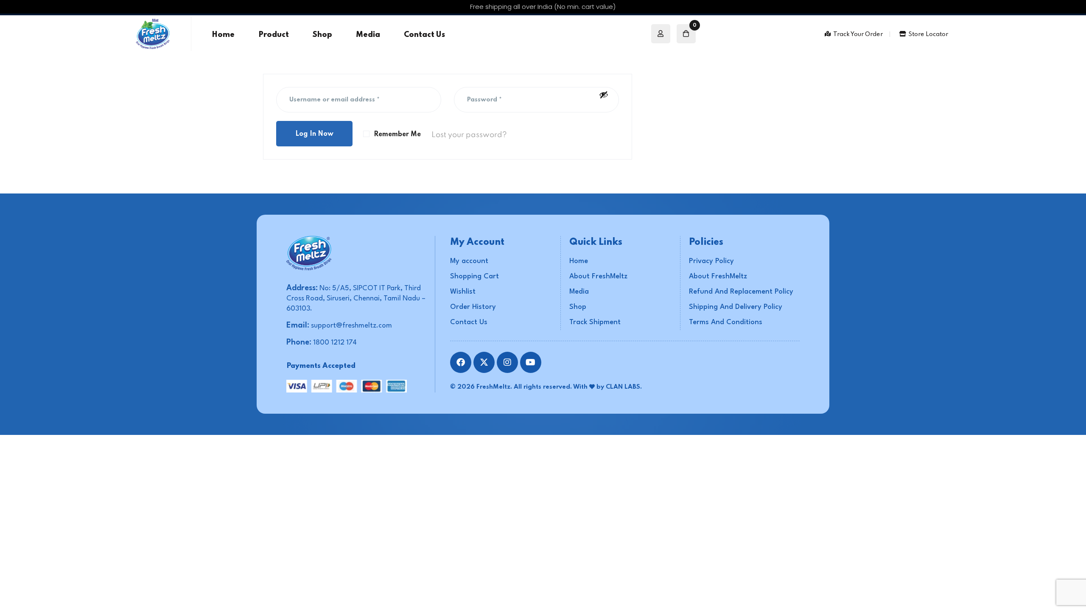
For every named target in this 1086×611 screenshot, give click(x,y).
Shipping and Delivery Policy (735, 307)
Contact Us (424, 35)
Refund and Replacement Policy (741, 291)
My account (469, 261)
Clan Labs (623, 387)
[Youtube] (530, 362)
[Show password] (603, 94)
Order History (473, 307)
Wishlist (463, 291)
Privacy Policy (711, 261)
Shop (322, 35)
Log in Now (314, 134)
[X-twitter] (484, 362)
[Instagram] (507, 362)
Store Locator (928, 34)
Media (368, 35)
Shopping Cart (474, 276)
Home (223, 35)
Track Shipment (595, 322)
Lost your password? (469, 135)
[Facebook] (460, 362)
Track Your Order (858, 34)
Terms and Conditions (725, 322)
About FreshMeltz (598, 276)
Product (273, 35)
